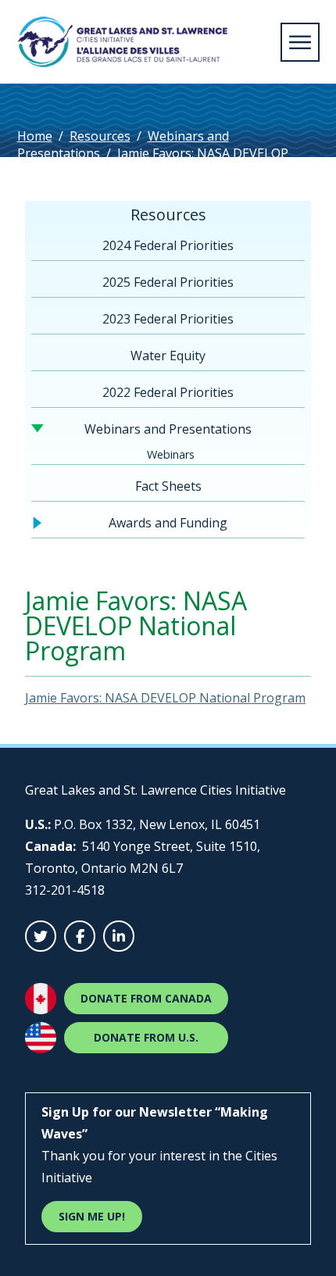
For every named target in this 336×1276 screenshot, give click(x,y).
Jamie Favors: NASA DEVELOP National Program (165, 697)
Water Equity (168, 355)
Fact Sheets (168, 486)
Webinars (171, 454)
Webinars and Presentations (168, 429)
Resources (100, 136)
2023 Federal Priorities (168, 318)
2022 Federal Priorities (168, 392)
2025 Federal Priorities (168, 282)
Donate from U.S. (146, 1037)
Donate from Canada (146, 998)
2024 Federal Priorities (168, 245)
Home (34, 136)
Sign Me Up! (92, 1216)
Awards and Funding (168, 522)
